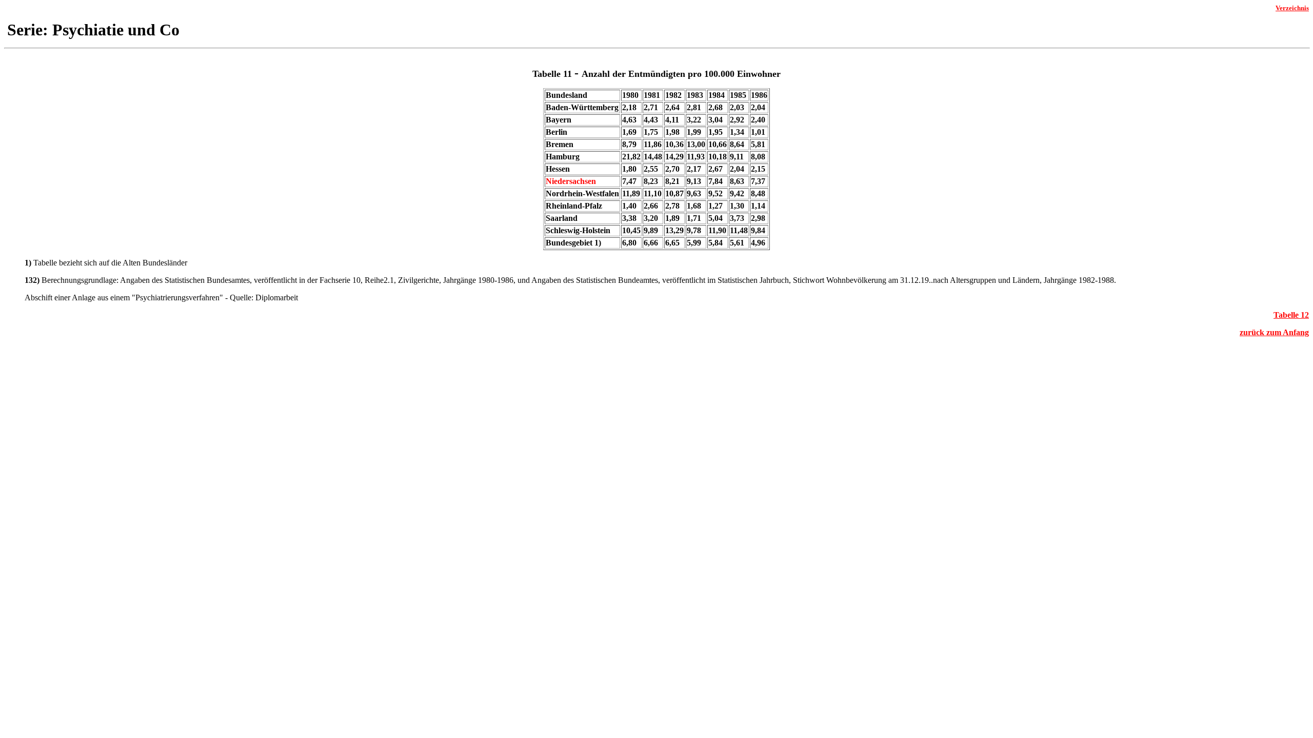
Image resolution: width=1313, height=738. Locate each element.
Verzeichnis (1292, 8)
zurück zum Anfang (1274, 332)
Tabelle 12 (1291, 315)
